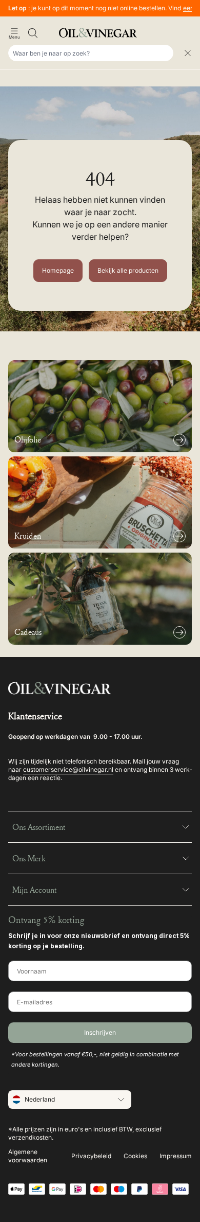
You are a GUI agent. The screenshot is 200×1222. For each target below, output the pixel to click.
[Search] (33, 33)
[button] (14, 33)
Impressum (175, 1156)
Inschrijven (100, 1032)
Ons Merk (28, 858)
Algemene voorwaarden (27, 1156)
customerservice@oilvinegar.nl (68, 769)
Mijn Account (34, 889)
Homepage (58, 270)
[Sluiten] (187, 53)
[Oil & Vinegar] (100, 33)
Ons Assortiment (38, 827)
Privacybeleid (91, 1156)
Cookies (135, 1156)
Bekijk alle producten (127, 270)
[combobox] (90, 53)
